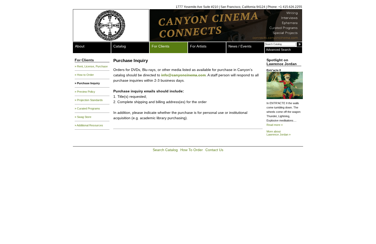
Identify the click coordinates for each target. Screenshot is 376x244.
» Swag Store (83, 116)
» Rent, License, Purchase (91, 66)
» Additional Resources (89, 125)
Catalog (119, 46)
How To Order (191, 150)
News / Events (239, 46)
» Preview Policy (85, 91)
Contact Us (214, 150)
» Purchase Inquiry (87, 83)
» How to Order (84, 74)
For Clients (160, 46)
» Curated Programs (87, 108)
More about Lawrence (279, 133)
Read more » (275, 124)
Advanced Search (278, 50)
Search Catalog (165, 150)
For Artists (198, 46)
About (79, 46)
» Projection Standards (89, 100)
